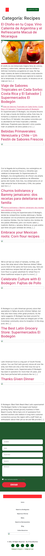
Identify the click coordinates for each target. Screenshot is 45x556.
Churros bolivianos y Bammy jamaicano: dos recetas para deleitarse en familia (21, 197)
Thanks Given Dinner (17, 379)
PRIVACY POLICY (17, 549)
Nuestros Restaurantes (22, 522)
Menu (22, 518)
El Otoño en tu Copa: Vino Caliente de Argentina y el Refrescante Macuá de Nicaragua (21, 30)
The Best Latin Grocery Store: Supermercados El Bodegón (20, 332)
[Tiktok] (27, 545)
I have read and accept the (14, 479)
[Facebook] (12, 545)
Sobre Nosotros (22, 530)
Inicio (22, 502)
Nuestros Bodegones (22, 509)
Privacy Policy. (21, 479)
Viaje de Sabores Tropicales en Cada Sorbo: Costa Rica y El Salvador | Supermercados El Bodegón (22, 94)
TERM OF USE (28, 549)
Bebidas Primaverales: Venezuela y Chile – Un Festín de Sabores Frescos (22, 135)
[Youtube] (22, 545)
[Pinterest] (32, 545)
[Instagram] (17, 545)
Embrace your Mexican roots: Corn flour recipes (20, 234)
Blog (22, 526)
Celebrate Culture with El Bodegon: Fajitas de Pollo (21, 281)
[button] (7, 10)
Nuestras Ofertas (22, 513)
